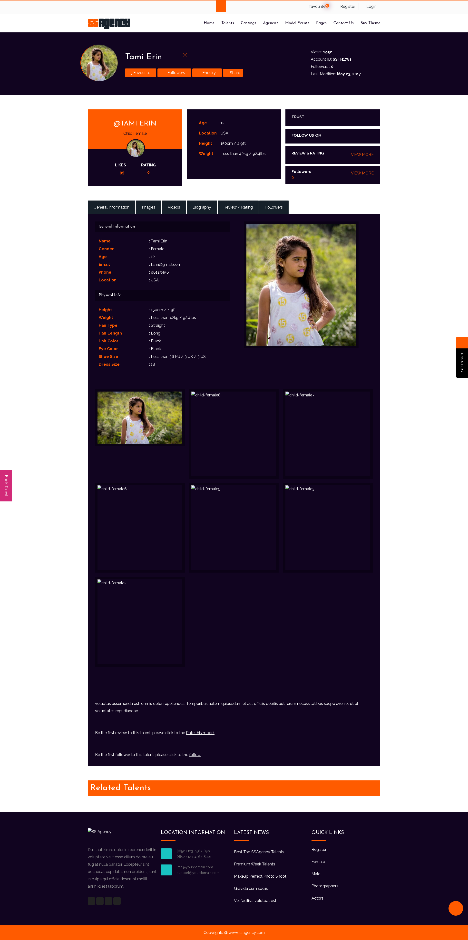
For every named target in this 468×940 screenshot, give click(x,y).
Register (347, 6)
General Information (111, 207)
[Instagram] (361, 136)
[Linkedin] (120, 7)
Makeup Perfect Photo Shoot (260, 876)
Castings (248, 23)
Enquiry (208, 72)
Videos (174, 207)
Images (148, 207)
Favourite (141, 72)
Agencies (270, 23)
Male (316, 874)
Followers (175, 72)
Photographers (325, 886)
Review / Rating (238, 207)
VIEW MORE (362, 154)
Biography (202, 207)
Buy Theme (370, 23)
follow (195, 754)
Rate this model (200, 732)
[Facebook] (92, 7)
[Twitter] (130, 7)
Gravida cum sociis (251, 888)
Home (209, 23)
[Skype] (111, 7)
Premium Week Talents (254, 864)
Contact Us (343, 23)
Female (318, 861)
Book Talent (6, 486)
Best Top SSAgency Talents (259, 852)
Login (371, 6)
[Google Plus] (101, 7)
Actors (317, 898)
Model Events (297, 23)
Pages (321, 23)
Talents (227, 23)
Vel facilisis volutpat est (255, 900)
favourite (318, 6)
